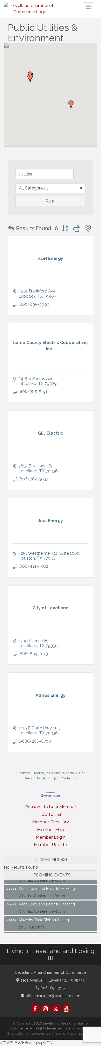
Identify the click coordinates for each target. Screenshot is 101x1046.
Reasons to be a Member (50, 806)
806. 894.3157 (52, 988)
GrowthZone (17, 1033)
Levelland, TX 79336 (53, 980)
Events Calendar (62, 773)
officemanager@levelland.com (52, 996)
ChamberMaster (65, 1033)
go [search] (52, 200)
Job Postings (46, 778)
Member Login (50, 837)
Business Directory (30, 773)
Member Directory (50, 822)
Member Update (50, 844)
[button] (71, 104)
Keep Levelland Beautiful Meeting (47, 885)
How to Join (50, 814)
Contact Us (69, 778)
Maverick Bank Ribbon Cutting (44, 917)
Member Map (50, 829)
